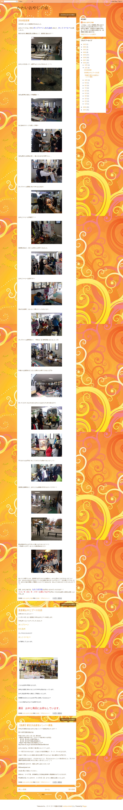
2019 (84, 55)
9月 (86, 83)
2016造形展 (23, 20)
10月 (86, 80)
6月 (86, 90)
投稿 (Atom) (48, 794)
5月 (86, 93)
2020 (84, 52)
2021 (84, 49)
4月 (86, 96)
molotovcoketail (67, 806)
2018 (84, 57)
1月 (86, 104)
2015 (84, 107)
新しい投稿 (22, 789)
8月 (86, 85)
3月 (86, 98)
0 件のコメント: (45, 598)
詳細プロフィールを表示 (88, 34)
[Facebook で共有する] (59, 598)
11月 (86, 67)
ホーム (47, 789)
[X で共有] (57, 598)
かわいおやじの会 (32, 7)
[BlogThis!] (55, 598)
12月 (86, 65)
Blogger (84, 806)
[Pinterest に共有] (61, 598)
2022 (84, 47)
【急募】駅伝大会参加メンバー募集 (35, 725)
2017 (84, 60)
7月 (86, 88)
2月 (86, 101)
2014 (84, 110)
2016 (84, 63)
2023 (84, 44)
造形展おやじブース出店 (30, 610)
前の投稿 (72, 789)
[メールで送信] (54, 598)
